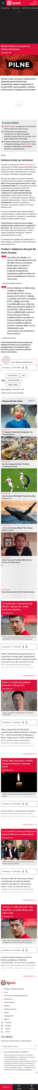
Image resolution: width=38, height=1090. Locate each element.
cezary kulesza (12, 375)
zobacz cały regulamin (24, 1070)
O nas (6, 992)
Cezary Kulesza (29, 165)
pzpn (23, 375)
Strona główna (5, 8)
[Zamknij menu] (3, 3)
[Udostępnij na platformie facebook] (23, 367)
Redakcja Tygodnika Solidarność (14, 989)
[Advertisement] (19, 27)
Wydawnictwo (8, 999)
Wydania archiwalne (10, 1009)
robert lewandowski (14, 380)
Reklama (6, 1019)
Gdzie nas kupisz (9, 1002)
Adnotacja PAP (9, 1016)
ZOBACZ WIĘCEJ (13, 385)
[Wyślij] (35, 1046)
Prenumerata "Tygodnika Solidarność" (16, 996)
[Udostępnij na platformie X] (26, 367)
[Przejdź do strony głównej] (13, 3)
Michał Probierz (9, 126)
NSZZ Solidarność (33, 3)
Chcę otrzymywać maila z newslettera (16, 1052)
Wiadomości (16, 8)
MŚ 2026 (28, 144)
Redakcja (7, 1006)
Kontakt (6, 1013)
